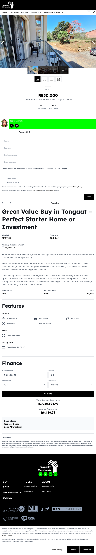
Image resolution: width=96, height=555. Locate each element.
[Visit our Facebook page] (40, 474)
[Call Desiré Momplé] (12, 126)
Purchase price (7, 370)
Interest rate (6, 380)
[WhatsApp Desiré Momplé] (17, 126)
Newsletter (11, 178)
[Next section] (10, 203)
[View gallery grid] (45, 79)
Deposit (51, 370)
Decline (73, 550)
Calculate (48, 394)
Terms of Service (50, 190)
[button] (2, 44)
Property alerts (13, 182)
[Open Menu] (92, 5)
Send (89, 197)
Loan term (52, 380)
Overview (55, 203)
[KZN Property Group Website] (67, 509)
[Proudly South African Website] (14, 509)
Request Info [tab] (25, 132)
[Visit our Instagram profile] (50, 474)
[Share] (94, 12)
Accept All (86, 550)
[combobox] (74, 384)
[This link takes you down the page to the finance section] (3, 247)
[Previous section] (3, 203)
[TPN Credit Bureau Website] (45, 509)
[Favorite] (89, 12)
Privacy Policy (77, 187)
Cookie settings (57, 550)
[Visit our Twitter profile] (46, 474)
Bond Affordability (13, 427)
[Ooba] (28, 519)
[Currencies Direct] (10, 519)
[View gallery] (37, 79)
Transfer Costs (11, 424)
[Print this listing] (51, 79)
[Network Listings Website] (33, 509)
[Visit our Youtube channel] (56, 474)
